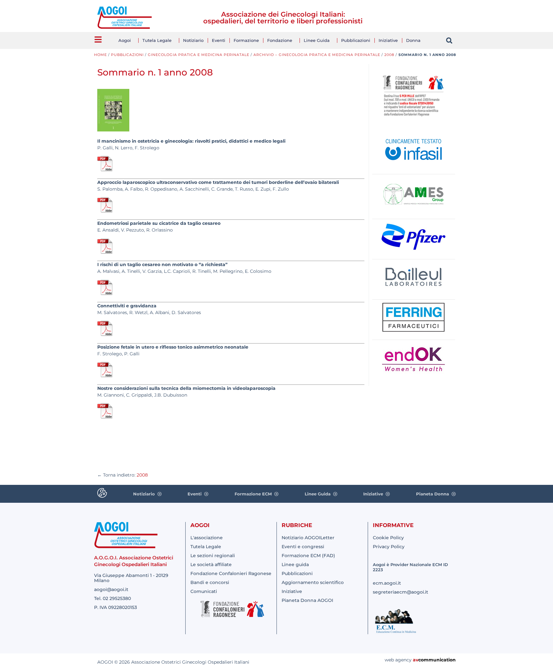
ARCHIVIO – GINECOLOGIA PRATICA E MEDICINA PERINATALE (316, 54)
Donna (413, 40)
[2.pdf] (105, 211)
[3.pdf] (105, 253)
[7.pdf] (105, 417)
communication (437, 660)
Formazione (246, 40)
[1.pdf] (105, 170)
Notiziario (193, 40)
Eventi (218, 40)
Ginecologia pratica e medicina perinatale (198, 54)
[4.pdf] (105, 294)
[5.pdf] (105, 335)
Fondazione (279, 40)
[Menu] (98, 39)
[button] (449, 40)
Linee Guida (317, 40)
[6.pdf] (105, 376)
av (415, 660)
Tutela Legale (157, 40)
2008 (389, 54)
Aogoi (124, 40)
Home (100, 54)
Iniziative (388, 40)
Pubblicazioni (355, 40)
